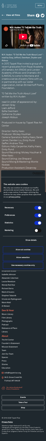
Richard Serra (7, 288)
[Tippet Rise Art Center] (9, 5)
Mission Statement (10, 347)
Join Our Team (7, 354)
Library (5, 332)
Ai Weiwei (6, 306)
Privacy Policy (7, 422)
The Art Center (8, 340)
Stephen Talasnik (9, 296)
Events (23, 397)
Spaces (5, 357)
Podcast (5, 325)
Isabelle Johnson (9, 274)
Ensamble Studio (9, 271)
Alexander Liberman (10, 278)
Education (6, 368)
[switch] (37, 215)
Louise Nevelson (8, 282)
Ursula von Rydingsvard (11, 299)
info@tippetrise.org (12, 373)
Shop (23, 408)
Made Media (13, 426)
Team (4, 350)
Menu (40, 5)
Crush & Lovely (25, 426)
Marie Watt (6, 302)
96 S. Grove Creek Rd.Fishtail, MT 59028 (13, 379)
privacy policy (14, 197)
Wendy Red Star (8, 285)
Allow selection (23, 257)
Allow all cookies (23, 250)
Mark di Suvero (8, 292)
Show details (31, 240)
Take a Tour (23, 402)
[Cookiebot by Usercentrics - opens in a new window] (32, 173)
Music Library (7, 314)
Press (4, 361)
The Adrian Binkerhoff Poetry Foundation (12, 388)
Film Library (7, 318)
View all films (13, 15)
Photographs (7, 321)
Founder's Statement (11, 343)
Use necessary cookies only (23, 265)
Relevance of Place (9, 328)
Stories (5, 364)
